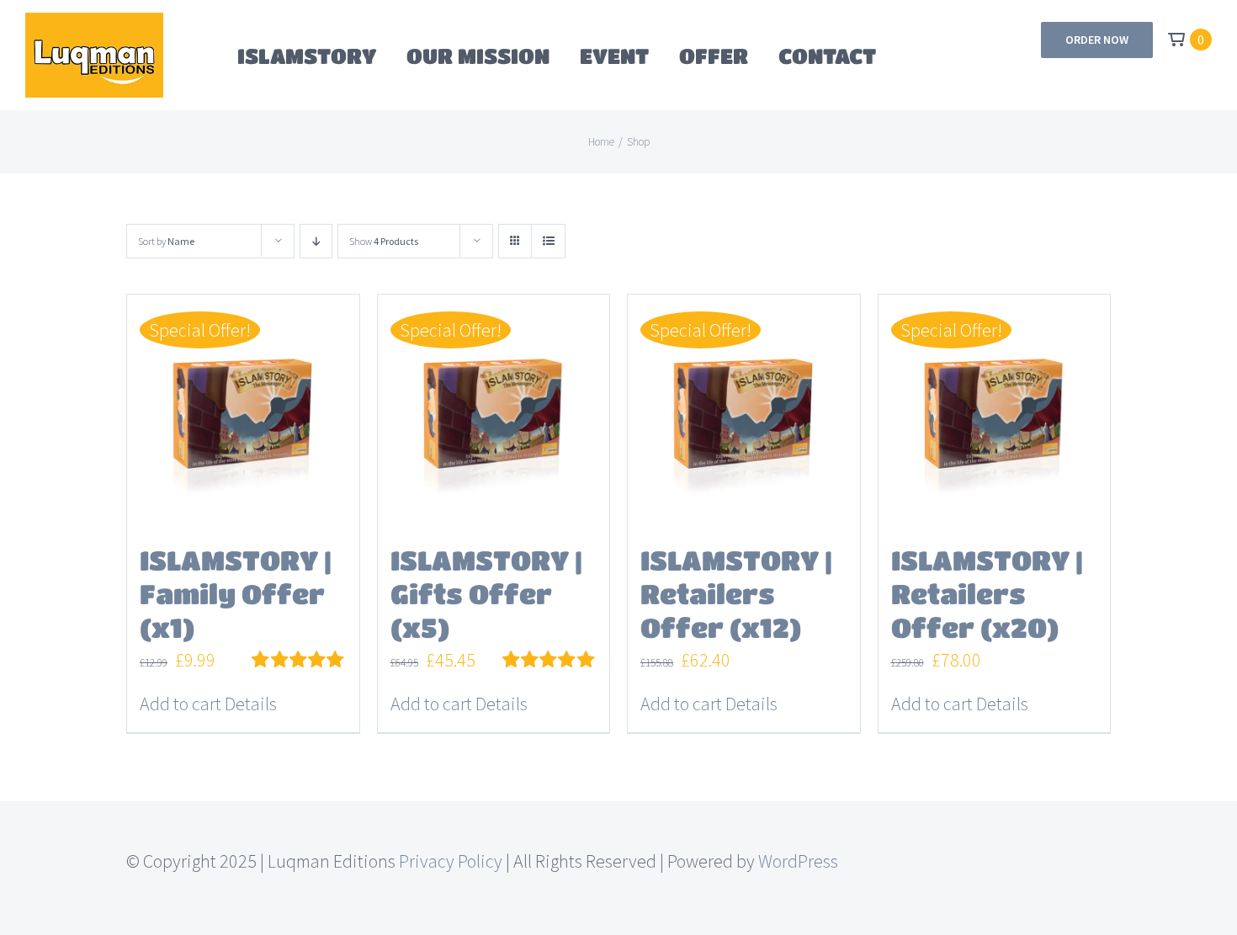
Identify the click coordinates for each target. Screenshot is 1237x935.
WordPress (798, 861)
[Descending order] (316, 241)
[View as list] (548, 241)
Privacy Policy (450, 861)
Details (251, 703)
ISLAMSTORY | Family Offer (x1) (236, 594)
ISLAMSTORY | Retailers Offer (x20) (987, 594)
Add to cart (180, 703)
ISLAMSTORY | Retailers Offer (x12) (736, 594)
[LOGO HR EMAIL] (94, 22)
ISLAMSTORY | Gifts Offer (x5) (486, 594)
